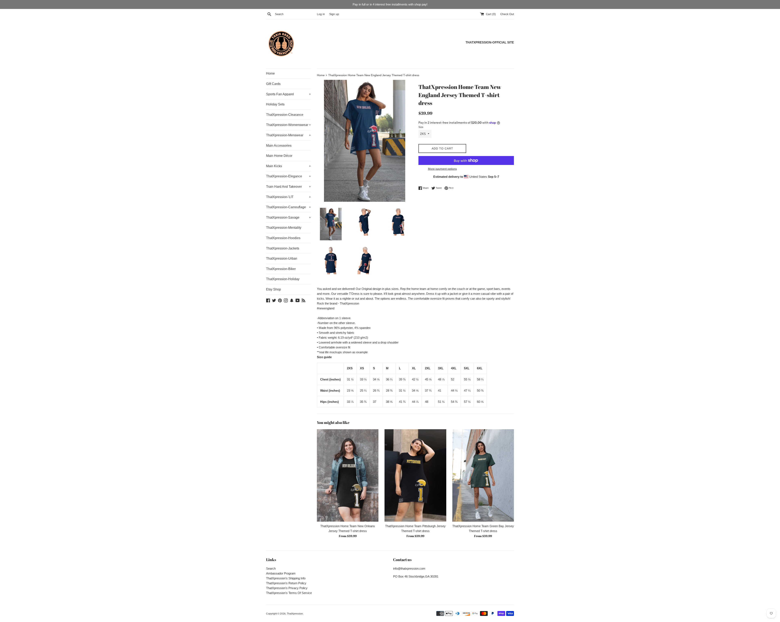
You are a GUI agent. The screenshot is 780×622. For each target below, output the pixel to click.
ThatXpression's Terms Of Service (289, 593)
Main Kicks (288, 166)
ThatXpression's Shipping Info (286, 578)
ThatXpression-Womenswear (288, 125)
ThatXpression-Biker (281, 269)
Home (270, 73)
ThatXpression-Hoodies (283, 238)
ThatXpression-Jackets (282, 248)
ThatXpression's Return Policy (286, 583)
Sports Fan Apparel (288, 94)
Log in (321, 14)
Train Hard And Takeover (288, 186)
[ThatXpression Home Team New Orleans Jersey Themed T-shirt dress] (347, 475)
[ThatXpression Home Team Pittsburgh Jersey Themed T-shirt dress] (415, 475)
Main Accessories (278, 145)
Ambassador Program (281, 573)
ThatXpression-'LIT (288, 197)
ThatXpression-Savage (288, 217)
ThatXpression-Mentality (283, 227)
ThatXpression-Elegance (288, 176)
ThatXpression (295, 613)
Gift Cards (273, 84)
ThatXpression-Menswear (288, 135)
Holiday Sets (275, 104)
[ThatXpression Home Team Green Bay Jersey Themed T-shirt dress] (483, 475)
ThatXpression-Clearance (284, 114)
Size (420, 127)
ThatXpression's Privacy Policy (287, 588)
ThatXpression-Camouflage (288, 207)
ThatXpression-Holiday (282, 279)
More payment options (442, 168)
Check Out (507, 14)
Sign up (334, 14)
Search (271, 568)
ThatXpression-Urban (281, 258)
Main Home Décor (279, 155)
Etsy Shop (273, 289)
